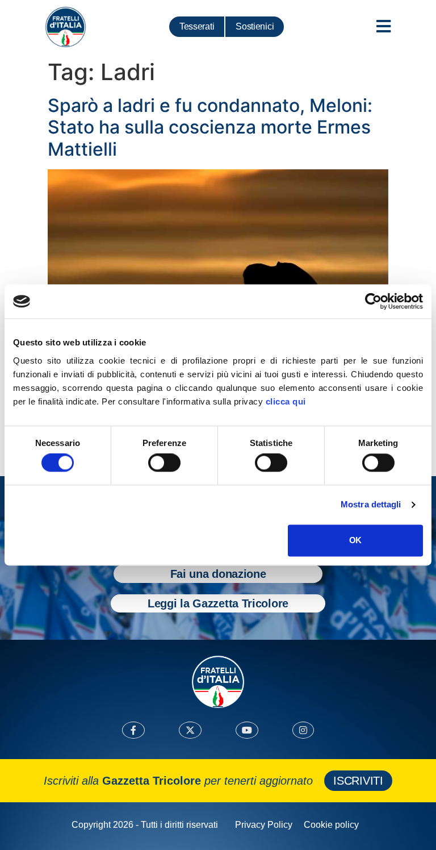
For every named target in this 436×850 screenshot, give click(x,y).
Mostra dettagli (371, 505)
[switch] (164, 463)
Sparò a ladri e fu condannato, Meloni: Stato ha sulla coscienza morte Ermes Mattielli (210, 127)
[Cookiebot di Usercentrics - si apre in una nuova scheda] (373, 301)
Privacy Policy (263, 825)
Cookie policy (331, 825)
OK (355, 540)
